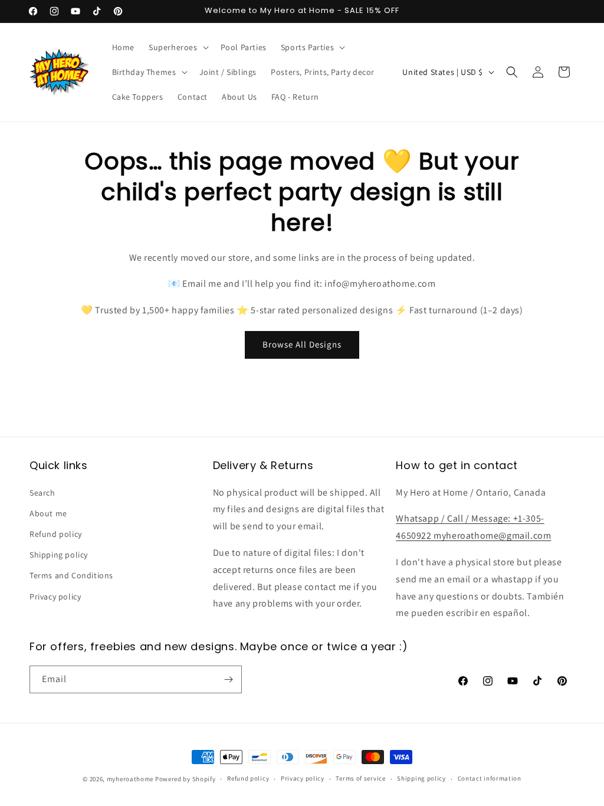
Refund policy (55, 534)
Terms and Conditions (71, 575)
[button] (178, 47)
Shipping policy (58, 554)
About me (48, 513)
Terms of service (360, 778)
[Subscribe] (228, 679)
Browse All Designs (302, 344)
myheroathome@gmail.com (492, 535)
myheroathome (130, 779)
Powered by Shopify (185, 779)
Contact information (489, 778)
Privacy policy (55, 596)
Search (42, 492)
